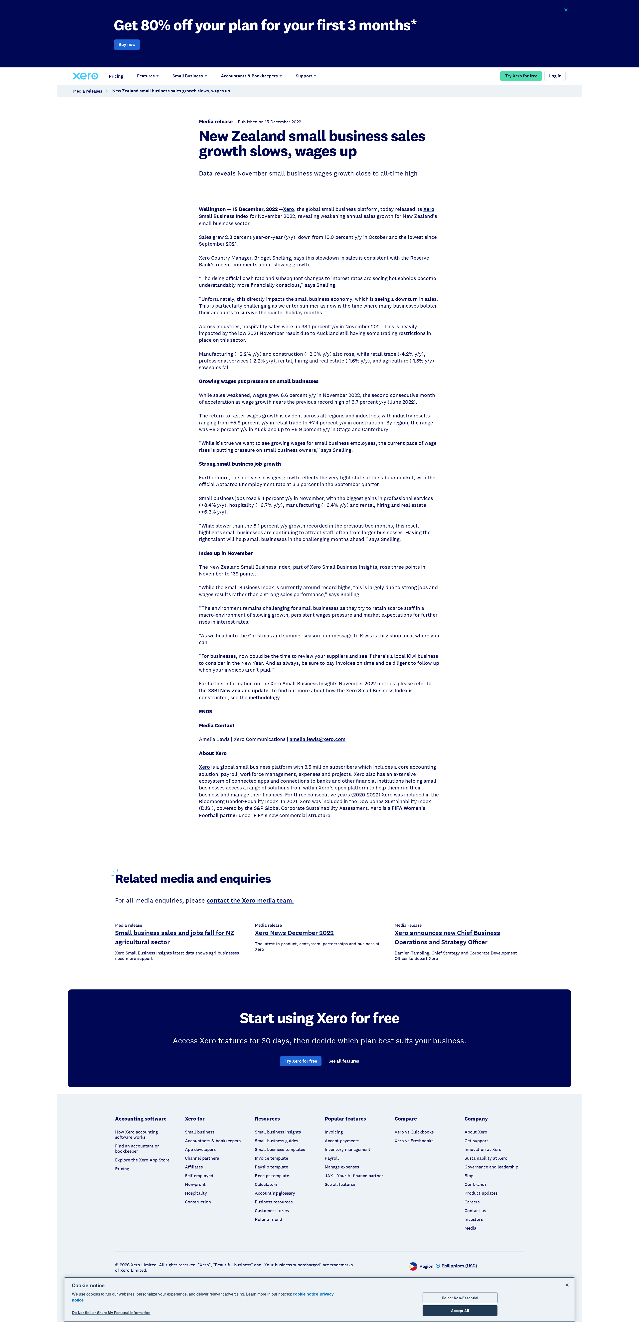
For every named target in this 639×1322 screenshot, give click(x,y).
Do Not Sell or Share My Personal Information (111, 1312)
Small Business (187, 76)
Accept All (460, 1310)
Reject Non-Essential (460, 1297)
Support (304, 76)
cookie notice (305, 1294)
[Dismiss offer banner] (565, 9)
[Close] (567, 1285)
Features (146, 76)
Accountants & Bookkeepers (249, 76)
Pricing (116, 76)
